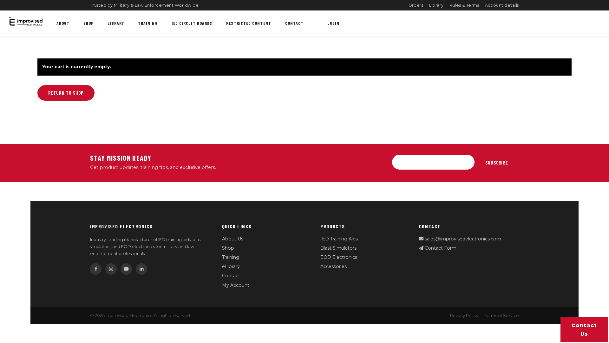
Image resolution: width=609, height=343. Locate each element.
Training (148, 23)
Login (333, 23)
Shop (88, 23)
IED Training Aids (339, 239)
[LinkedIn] (141, 269)
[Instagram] (111, 269)
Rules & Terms (464, 5)
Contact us (584, 329)
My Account (235, 285)
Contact (294, 23)
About (62, 23)
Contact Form (439, 248)
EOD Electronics (338, 257)
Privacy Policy (464, 315)
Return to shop (66, 93)
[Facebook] (96, 269)
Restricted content (248, 23)
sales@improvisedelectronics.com (462, 239)
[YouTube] (126, 269)
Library (436, 5)
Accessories (333, 266)
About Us (232, 239)
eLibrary (231, 266)
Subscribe (496, 162)
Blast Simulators (338, 248)
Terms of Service (502, 315)
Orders (416, 5)
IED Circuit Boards (192, 23)
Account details (502, 5)
